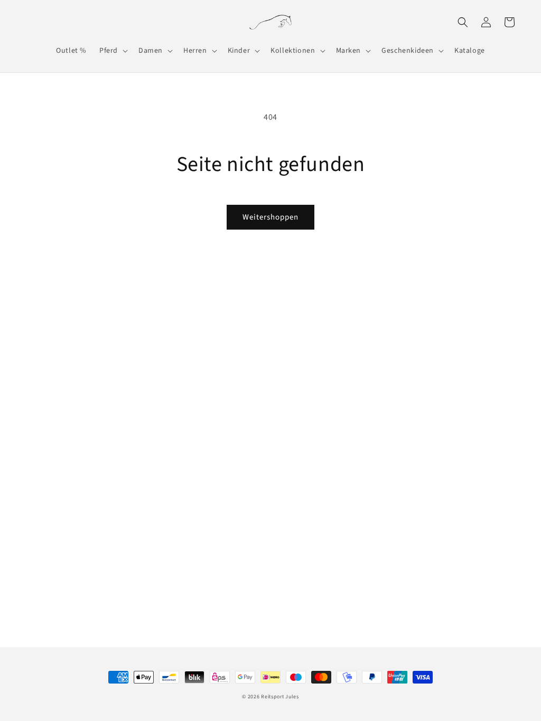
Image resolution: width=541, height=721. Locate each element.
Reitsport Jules (280, 696)
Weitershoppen (270, 217)
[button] (112, 51)
